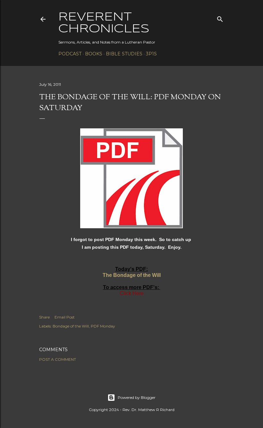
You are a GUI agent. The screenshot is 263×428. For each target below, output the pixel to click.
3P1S (151, 54)
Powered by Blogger (137, 397)
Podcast (69, 54)
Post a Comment (57, 359)
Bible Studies (124, 54)
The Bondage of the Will (132, 275)
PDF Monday (103, 326)
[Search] (220, 18)
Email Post (65, 317)
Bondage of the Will (71, 326)
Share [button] (44, 317)
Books (93, 54)
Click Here (132, 293)
